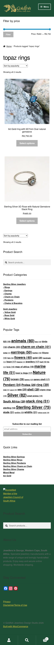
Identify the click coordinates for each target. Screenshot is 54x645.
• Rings (6, 287)
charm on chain (36, 346)
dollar (7, 353)
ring (42, 384)
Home (9, 46)
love (11, 366)
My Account (9, 640)
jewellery (32, 361)
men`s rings (24, 373)
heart (11, 361)
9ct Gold (7, 475)
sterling (9, 407)
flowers (23, 357)
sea (22, 389)
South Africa (14, 401)
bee (38, 341)
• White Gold (9, 318)
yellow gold (43, 412)
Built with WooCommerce (15, 626)
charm (14, 347)
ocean (17, 379)
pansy (29, 379)
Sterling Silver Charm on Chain (17, 466)
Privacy (7, 601)
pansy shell (42, 379)
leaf (43, 361)
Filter (8, 34)
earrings (21, 352)
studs (8, 412)
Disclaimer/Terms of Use (15, 605)
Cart (41, 638)
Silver (17, 395)
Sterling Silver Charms (13, 469)
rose (6, 390)
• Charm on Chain (11, 296)
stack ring (37, 401)
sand (13, 390)
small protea (35, 395)
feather (37, 353)
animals (22, 341)
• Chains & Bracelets (12, 303)
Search (27, 640)
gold (37, 357)
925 (7, 341)
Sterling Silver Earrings (14, 456)
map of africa (24, 366)
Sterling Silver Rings (12, 459)
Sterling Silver (33, 407)
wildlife (30, 412)
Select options (27, 143)
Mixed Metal (9, 472)
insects (21, 362)
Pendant (12, 384)
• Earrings (7, 290)
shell (33, 389)
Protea (28, 385)
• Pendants (8, 300)
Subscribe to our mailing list (27, 424)
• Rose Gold (8, 315)
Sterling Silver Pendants (14, 463)
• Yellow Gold (9, 312)
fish (10, 358)
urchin (19, 412)
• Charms (7, 293)
